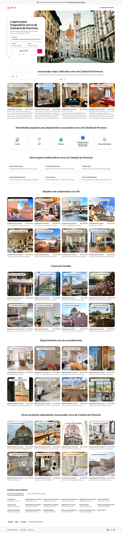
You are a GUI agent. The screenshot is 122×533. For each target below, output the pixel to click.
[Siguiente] (64, 79)
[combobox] (26, 39)
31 (16, 76)
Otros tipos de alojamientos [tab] (15, 493)
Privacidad (23, 530)
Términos (30, 530)
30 (13, 76)
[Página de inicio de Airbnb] (11, 7)
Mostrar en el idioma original (76, 2)
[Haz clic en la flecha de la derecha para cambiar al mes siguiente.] (34, 50)
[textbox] (18, 45)
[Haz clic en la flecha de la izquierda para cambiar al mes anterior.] (13, 50)
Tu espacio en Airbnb (107, 8)
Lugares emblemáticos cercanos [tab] (36, 493)
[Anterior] (57, 79)
